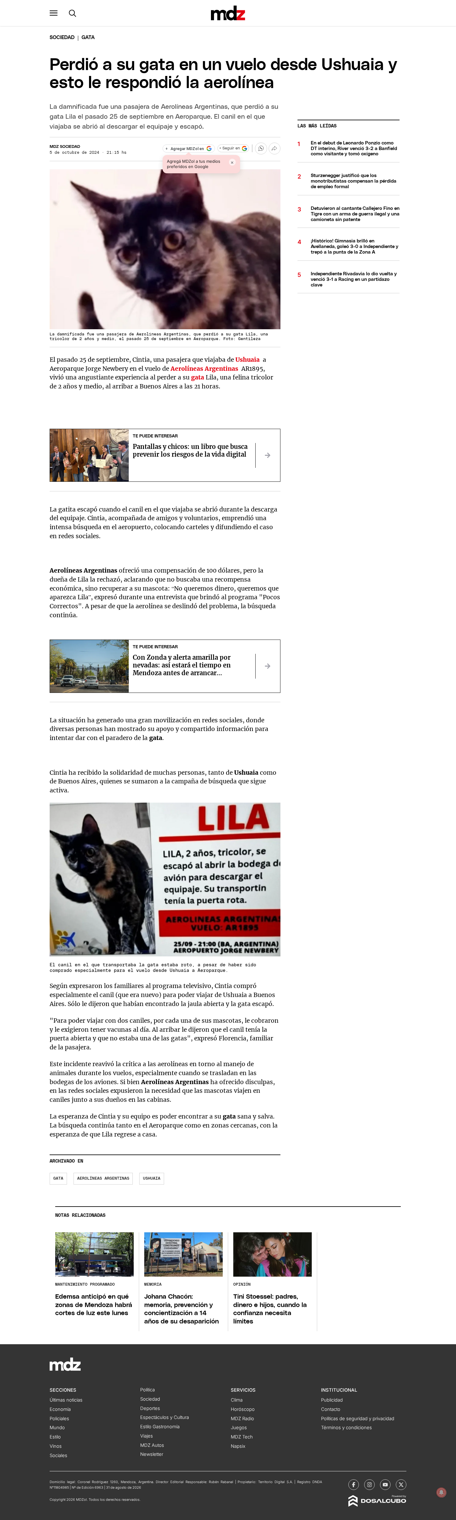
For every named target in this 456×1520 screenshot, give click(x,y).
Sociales (58, 1455)
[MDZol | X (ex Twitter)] (401, 1485)
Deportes (150, 1408)
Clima (237, 1400)
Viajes (146, 1436)
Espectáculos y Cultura (164, 1417)
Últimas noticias (66, 1400)
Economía (60, 1409)
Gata (58, 1179)
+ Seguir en (229, 148)
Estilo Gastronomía (160, 1426)
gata (197, 377)
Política (147, 1390)
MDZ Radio (242, 1418)
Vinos (56, 1446)
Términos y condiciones (346, 1427)
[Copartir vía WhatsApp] (261, 148)
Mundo (57, 1427)
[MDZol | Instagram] (369, 1485)
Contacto (330, 1409)
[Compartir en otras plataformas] (274, 148)
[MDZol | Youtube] (385, 1485)
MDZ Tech (242, 1437)
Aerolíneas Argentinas (103, 1179)
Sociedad (62, 37)
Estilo (55, 1437)
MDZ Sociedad (65, 147)
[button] (54, 13)
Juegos (239, 1427)
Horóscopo (243, 1409)
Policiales (59, 1418)
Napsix (238, 1446)
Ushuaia (151, 1179)
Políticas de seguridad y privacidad (357, 1418)
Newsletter (151, 1454)
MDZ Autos (152, 1445)
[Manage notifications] (441, 1492)
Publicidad (332, 1400)
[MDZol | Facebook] (354, 1485)
